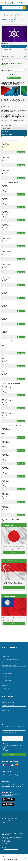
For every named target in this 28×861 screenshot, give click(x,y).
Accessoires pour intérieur (8, 702)
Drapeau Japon (8, 525)
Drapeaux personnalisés (7, 676)
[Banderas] (16, 764)
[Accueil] (8, 2)
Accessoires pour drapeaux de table (10, 708)
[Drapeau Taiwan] (14, 607)
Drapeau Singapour (10, 561)
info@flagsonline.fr (9, 847)
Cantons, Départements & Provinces (10, 659)
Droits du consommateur (7, 820)
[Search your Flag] (24, 7)
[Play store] (14, 799)
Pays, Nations (5, 653)
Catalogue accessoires (8, 696)
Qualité (3, 822)
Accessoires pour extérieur (8, 705)
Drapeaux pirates (6, 688)
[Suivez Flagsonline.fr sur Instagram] (3, 774)
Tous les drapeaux (6, 651)
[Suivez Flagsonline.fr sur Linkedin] (10, 774)
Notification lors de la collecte (9, 859)
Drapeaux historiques (7, 670)
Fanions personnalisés (7, 680)
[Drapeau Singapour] (14, 571)
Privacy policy (5, 824)
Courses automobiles (7, 668)
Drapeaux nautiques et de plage (9, 665)
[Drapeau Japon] (14, 536)
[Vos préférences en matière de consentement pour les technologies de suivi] (25, 858)
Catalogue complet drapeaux (9, 647)
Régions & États (5, 656)
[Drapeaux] (12, 764)
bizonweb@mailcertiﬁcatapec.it (11, 849)
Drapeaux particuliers (7, 673)
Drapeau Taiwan (9, 596)
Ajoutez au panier (14, 77)
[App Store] (14, 804)
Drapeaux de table (6, 691)
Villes (3, 662)
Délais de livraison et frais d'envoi (9, 818)
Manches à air (5, 685)
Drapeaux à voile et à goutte (8, 683)
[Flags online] (8, 764)
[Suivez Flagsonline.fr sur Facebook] (16, 774)
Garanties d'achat (6, 816)
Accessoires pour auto (7, 710)
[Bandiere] (3, 764)
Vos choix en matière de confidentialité (15, 856)
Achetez (14, 552)
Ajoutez (22, 152)
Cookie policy (5, 827)
